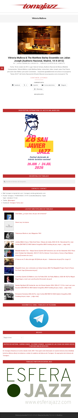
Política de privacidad (21, 415)
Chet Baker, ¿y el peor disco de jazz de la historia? (31, 214)
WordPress (59, 415)
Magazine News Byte (43, 415)
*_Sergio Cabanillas (23, 63)
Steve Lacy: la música (22, 222)
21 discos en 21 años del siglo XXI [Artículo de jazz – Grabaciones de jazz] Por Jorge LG (43, 259)
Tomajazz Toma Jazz (16, 203)
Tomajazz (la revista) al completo (52, 63)
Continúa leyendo (39, 78)
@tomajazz (11, 200)
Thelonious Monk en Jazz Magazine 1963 (28, 233)
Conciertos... (34, 63)
